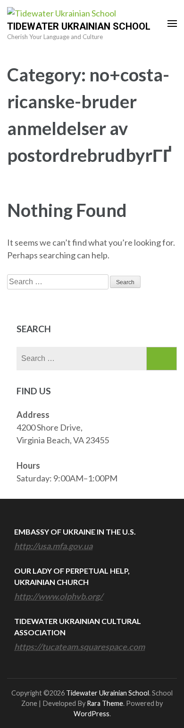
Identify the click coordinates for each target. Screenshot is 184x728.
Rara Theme (105, 703)
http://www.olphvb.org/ (58, 596)
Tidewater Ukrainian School (79, 26)
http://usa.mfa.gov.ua (53, 546)
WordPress (91, 714)
